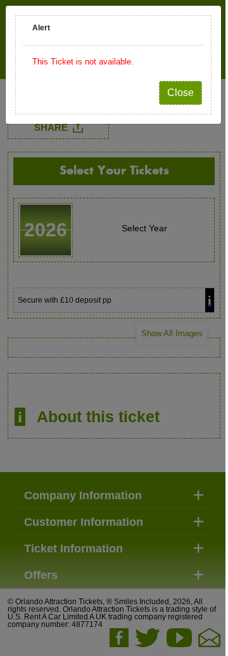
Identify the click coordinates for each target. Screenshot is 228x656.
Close (180, 92)
